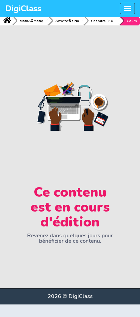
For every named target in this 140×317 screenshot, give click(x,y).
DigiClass (23, 8)
